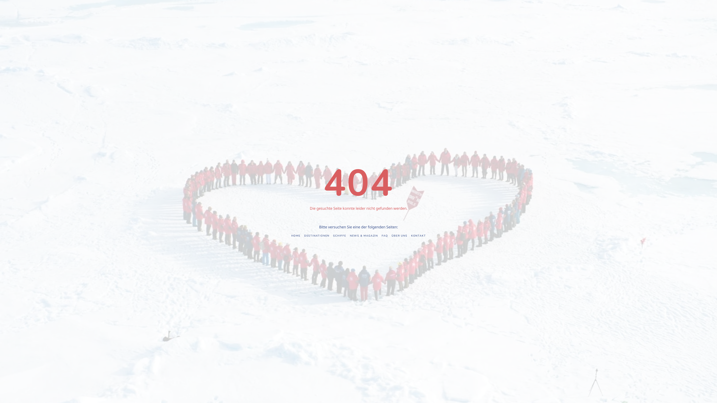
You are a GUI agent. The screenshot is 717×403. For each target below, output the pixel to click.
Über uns (399, 236)
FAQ (385, 236)
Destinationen (316, 236)
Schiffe (339, 236)
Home (295, 236)
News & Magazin (364, 236)
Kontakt (418, 236)
